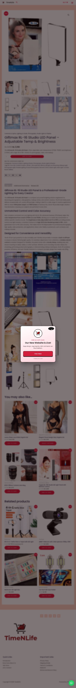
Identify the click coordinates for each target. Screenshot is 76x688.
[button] (71, 683)
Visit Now (38, 354)
